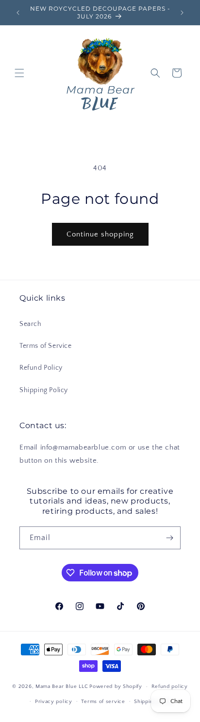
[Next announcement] (182, 12)
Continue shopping (100, 234)
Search (30, 324)
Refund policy (169, 686)
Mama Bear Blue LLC (61, 686)
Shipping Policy (43, 390)
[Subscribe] (169, 537)
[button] (19, 73)
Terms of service (103, 701)
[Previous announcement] (18, 12)
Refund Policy (41, 368)
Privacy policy (53, 701)
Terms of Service (45, 346)
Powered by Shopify (115, 686)
